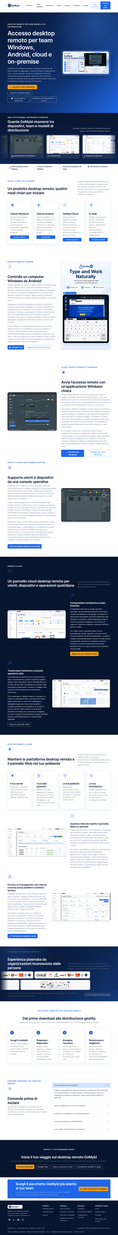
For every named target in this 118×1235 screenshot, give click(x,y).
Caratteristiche (48, 1212)
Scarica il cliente (19, 237)
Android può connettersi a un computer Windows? (71, 1113)
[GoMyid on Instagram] (23, 1220)
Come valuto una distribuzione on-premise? (69, 1129)
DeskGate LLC (26, 1215)
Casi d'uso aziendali (67, 1212)
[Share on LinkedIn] (18, 1220)
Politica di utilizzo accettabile (16, 1232)
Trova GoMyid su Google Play (20, 99)
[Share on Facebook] (9, 1220)
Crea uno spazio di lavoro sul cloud (24, 546)
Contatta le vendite (98, 240)
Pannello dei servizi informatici (67, 1219)
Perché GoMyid (100, 1212)
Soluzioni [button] (49, 5)
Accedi (85, 5)
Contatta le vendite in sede (24, 936)
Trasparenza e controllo (82, 1216)
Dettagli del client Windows (98, 453)
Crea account (95, 5)
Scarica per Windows (73, 453)
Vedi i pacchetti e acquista (95, 1189)
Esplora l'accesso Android (38, 347)
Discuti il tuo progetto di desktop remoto (97, 994)
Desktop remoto (48, 1209)
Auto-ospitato (40, 5)
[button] (76, 5)
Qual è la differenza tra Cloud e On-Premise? (69, 1106)
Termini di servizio (79, 1232)
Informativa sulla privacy (101, 1220)
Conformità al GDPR (85, 1212)
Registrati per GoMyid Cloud (84, 654)
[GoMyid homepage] (15, 5)
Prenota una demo (105, 5)
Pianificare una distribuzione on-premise (44, 99)
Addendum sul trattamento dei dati (61, 1232)
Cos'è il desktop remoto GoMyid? (66, 1085)
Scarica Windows (25, 1167)
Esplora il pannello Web (19, 724)
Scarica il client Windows (24, 87)
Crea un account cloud (20, 93)
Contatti (98, 1215)
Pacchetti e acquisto (67, 1215)
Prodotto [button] (29, 5)
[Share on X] (14, 1220)
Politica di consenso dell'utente (36, 1232)
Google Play (46, 237)
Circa (97, 1209)
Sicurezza (81, 1209)
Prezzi (59, 5)
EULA (48, 1232)
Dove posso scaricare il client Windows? (68, 1121)
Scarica (67, 5)
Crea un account (72, 240)
